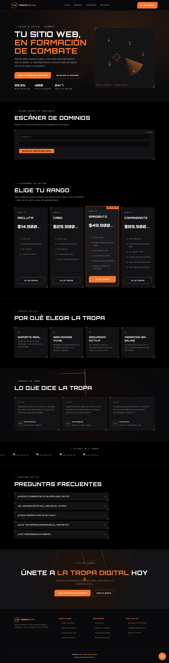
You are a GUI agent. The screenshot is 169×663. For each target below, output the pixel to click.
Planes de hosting (67, 623)
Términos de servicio (102, 638)
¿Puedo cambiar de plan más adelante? (44, 496)
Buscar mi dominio (67, 75)
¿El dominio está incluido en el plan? (42, 506)
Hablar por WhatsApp (72, 593)
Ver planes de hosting (33, 75)
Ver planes (103, 593)
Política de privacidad (102, 633)
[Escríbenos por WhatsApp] (162, 656)
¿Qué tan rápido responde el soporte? (43, 525)
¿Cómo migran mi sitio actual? (37, 515)
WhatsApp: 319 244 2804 (137, 623)
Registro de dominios (69, 628)
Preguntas (105, 5)
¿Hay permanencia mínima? (34, 534)
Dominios (78, 5)
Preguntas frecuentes (103, 628)
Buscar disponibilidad (36, 151)
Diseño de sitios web (68, 633)
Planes (67, 5)
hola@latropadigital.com (136, 628)
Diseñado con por (84, 654)
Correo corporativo (68, 638)
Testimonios (91, 5)
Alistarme (147, 5)
